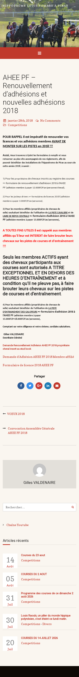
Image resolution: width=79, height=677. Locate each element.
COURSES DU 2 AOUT (34, 574)
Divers (47, 624)
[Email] (56, 385)
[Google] (38, 385)
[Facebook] (20, 385)
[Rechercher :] (39, 507)
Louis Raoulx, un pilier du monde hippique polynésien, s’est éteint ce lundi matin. (46, 617)
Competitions (17, 125)
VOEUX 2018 (16, 414)
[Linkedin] (47, 385)
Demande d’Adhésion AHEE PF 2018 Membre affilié (38, 357)
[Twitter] (29, 385)
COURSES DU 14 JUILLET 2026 (39, 638)
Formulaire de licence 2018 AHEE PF (28, 365)
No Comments (50, 120)
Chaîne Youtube (17, 525)
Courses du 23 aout (33, 555)
